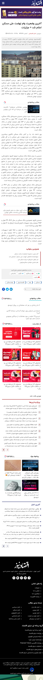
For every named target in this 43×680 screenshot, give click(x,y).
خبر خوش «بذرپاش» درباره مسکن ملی (28, 260)
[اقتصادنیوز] (21, 565)
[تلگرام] (11, 289)
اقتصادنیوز (21, 282)
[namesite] (36, 3)
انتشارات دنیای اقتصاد (35, 646)
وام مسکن (10, 282)
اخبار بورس (36, 610)
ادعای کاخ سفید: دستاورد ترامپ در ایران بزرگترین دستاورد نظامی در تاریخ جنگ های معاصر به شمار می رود (21, 516)
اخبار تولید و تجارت (34, 616)
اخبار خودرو (36, 613)
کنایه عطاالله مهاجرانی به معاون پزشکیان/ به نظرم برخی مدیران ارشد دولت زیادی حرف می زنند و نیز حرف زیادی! (22, 426)
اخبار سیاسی (16, 607)
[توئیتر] (7, 289)
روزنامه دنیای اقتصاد (35, 633)
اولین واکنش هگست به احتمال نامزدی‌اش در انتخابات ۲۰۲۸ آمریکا (21, 522)
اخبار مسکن (16, 610)
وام (30, 282)
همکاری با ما (36, 594)
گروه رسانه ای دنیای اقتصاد (33, 630)
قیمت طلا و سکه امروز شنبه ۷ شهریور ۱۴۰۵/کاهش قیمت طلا (22, 538)
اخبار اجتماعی (16, 616)
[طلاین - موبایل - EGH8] (21, 13)
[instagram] (21, 578)
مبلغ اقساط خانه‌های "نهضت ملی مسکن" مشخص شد (23, 257)
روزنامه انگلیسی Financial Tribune (31, 643)
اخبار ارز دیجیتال (34, 619)
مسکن (38, 282)
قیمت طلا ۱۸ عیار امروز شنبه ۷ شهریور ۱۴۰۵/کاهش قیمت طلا (22, 543)
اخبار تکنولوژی (16, 613)
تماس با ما (36, 591)
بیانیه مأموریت (35, 597)
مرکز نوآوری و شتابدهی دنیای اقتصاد (30, 653)
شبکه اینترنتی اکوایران (35, 637)
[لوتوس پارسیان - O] (21, 677)
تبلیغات (37, 588)
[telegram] (17, 578)
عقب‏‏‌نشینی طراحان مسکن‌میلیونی (29, 262)
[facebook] (29, 578)
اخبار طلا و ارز (36, 607)
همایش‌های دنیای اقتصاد (34, 649)
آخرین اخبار (35, 504)
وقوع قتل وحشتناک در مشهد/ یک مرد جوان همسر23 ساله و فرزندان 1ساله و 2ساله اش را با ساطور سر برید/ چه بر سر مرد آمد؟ (21, 533)
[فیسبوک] (3, 289)
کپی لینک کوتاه (36, 289)
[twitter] (25, 578)
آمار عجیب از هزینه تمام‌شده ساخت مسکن (26, 254)
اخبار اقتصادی (32, 33)
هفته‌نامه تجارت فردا (35, 640)
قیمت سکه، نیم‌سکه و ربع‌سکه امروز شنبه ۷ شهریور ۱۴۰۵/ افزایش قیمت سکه (22, 527)
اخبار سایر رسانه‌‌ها (14, 619)
